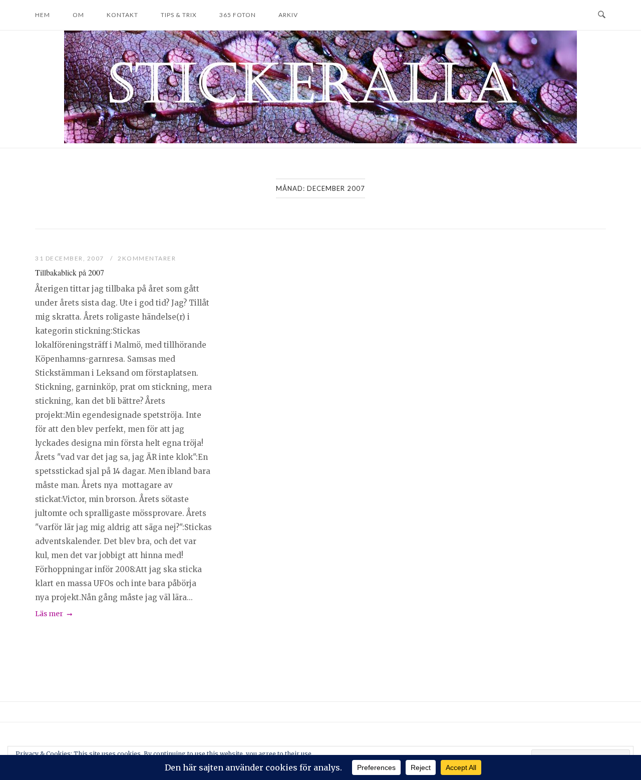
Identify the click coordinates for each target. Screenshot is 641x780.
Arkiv (288, 15)
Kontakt (122, 15)
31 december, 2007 (70, 258)
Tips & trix (179, 15)
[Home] (320, 140)
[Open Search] (601, 15)
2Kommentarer (147, 258)
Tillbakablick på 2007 (69, 272)
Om (78, 15)
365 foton (237, 15)
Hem (42, 15)
